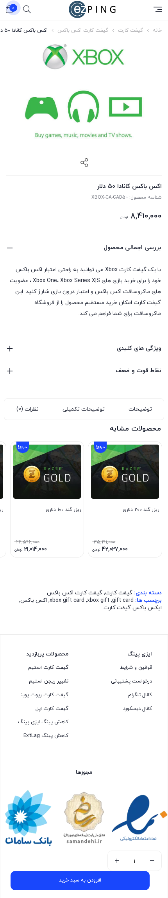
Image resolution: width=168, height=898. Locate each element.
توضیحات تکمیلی (84, 409)
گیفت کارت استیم (48, 667)
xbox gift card (67, 600)
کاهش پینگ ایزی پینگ (43, 722)
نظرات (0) (27, 409)
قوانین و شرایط (136, 667)
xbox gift (98, 600)
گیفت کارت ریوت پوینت (42, 695)
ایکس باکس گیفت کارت (133, 608)
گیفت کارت (130, 30)
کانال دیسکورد (137, 708)
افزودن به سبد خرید (80, 880)
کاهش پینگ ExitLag (45, 735)
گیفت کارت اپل (52, 708)
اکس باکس (33, 600)
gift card (123, 600)
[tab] (140, 409)
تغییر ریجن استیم (48, 681)
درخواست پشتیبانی (131, 681)
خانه (157, 30)
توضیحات (140, 409)
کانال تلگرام (140, 695)
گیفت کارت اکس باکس (82, 30)
